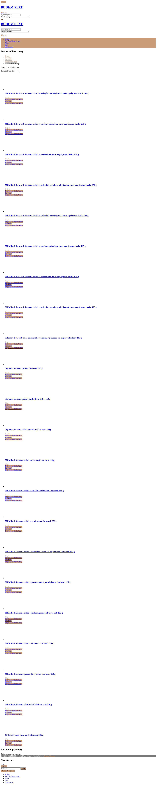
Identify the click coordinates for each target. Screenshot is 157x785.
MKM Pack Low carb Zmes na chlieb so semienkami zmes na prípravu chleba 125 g (42, 277)
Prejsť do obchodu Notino (14, 99)
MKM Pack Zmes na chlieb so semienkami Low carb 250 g (31, 521)
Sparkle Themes (49, 756)
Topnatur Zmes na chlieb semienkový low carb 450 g (28, 429)
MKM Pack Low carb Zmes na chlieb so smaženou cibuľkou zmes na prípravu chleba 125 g (45, 246)
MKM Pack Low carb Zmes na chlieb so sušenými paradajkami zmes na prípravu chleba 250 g (47, 93)
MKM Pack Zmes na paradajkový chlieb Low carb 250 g (30, 674)
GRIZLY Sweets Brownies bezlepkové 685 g (24, 735)
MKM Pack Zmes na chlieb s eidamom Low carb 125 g (29, 643)
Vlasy (7, 43)
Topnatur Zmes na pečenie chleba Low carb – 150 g (27, 399)
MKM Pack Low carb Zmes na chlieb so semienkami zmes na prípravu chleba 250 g (42, 154)
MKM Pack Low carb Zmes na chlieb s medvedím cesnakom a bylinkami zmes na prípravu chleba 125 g (51, 307)
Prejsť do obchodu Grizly (13, 374)
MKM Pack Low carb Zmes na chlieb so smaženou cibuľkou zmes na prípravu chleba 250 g (45, 124)
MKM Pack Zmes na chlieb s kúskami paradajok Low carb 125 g (34, 613)
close (2, 764)
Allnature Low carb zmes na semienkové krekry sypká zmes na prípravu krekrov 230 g (43, 338)
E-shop (7, 39)
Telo (6, 45)
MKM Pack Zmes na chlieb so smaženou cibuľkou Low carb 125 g (34, 490)
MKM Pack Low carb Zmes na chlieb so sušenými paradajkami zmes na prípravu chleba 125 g (47, 215)
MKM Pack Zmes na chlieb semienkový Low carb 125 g (29, 460)
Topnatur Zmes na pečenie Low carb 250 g (24, 368)
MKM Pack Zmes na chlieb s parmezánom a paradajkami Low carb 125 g (37, 582)
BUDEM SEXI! (12, 7)
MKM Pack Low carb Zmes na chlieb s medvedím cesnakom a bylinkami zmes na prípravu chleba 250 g (51, 185)
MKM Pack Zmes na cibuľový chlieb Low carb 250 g (28, 704)
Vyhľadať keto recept (12, 41)
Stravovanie (9, 47)
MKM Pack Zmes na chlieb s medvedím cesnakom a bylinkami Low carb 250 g (40, 552)
